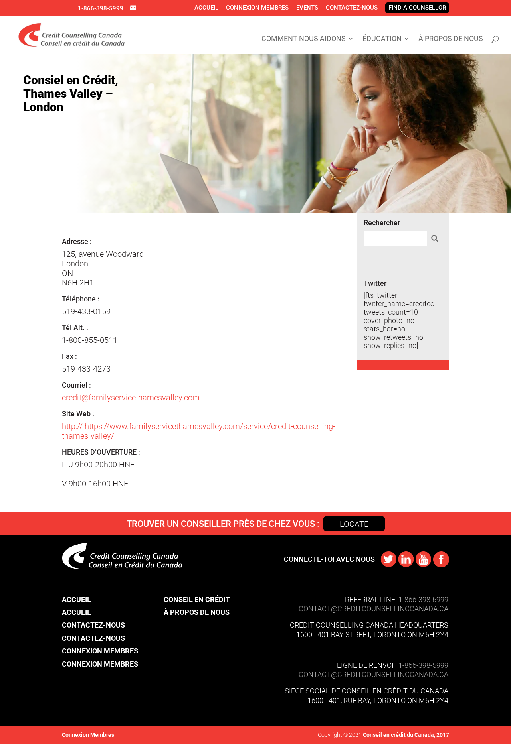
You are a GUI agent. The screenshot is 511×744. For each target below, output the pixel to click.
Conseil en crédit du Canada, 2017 (405, 735)
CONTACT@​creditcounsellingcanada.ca (373, 608)
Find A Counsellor (417, 7)
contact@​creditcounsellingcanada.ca (373, 674)
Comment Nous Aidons (303, 39)
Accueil (206, 7)
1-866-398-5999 (100, 8)
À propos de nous (450, 39)
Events (307, 7)
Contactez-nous (352, 7)
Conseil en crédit (197, 599)
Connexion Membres (257, 7)
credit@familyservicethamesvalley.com (131, 397)
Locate (354, 524)
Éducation (382, 39)
